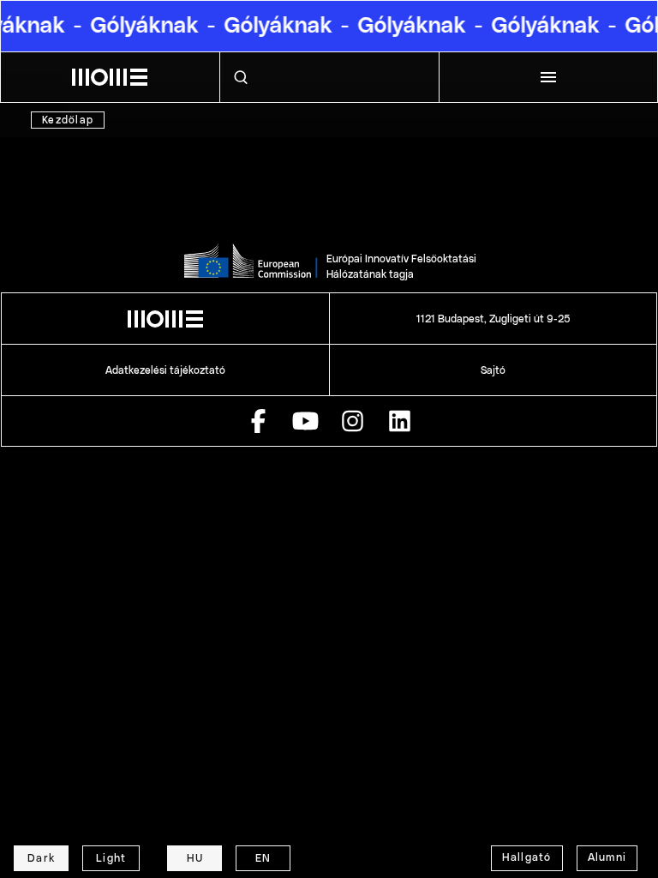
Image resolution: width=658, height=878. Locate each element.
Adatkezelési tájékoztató (165, 370)
